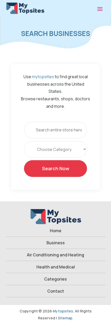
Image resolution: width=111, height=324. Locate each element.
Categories (55, 279)
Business (55, 243)
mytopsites (43, 76)
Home (55, 230)
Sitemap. (65, 318)
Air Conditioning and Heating (55, 255)
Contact (55, 291)
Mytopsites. (63, 311)
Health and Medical (55, 267)
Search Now (55, 168)
